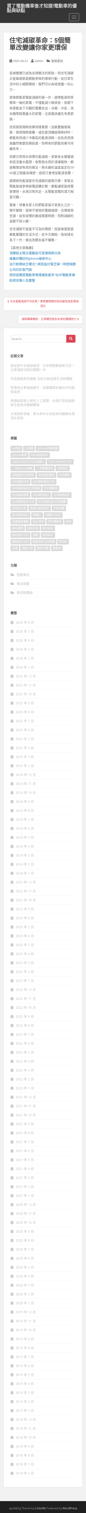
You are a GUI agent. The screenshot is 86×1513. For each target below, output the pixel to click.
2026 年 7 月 (25, 631)
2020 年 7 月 (25, 1249)
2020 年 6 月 (25, 1258)
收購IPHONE (53, 515)
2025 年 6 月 (25, 730)
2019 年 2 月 (25, 1401)
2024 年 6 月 (25, 828)
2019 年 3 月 (25, 1392)
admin (39, 61)
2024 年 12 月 (26, 774)
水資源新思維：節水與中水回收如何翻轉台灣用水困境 (43, 415)
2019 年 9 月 (25, 1339)
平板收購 (58, 508)
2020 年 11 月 (26, 1213)
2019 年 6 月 (25, 1366)
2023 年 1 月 (25, 980)
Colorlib (40, 1508)
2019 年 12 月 (26, 1312)
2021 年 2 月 (25, 1186)
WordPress (70, 1508)
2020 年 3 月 (25, 1285)
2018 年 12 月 (26, 1419)
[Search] (70, 339)
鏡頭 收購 (43, 548)
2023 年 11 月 (26, 891)
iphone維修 (19, 455)
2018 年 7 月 (25, 1464)
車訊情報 (23, 583)
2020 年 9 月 (25, 1231)
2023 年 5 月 (25, 945)
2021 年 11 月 (26, 1106)
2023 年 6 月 (25, 936)
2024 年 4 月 (25, 846)
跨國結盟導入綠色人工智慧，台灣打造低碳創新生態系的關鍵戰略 (43, 402)
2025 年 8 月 (25, 712)
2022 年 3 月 (25, 1070)
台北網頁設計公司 (23, 502)
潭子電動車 (55, 522)
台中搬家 (64, 475)
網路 (35, 535)
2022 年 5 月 (25, 1052)
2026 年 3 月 (25, 649)
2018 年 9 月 (25, 1446)
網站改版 (32, 528)
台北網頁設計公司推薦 (52, 502)
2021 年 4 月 (25, 1168)
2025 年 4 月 (25, 748)
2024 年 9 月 (25, 801)
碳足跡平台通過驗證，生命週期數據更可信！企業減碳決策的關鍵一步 (43, 367)
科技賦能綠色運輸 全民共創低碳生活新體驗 (41, 378)
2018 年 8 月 (25, 1455)
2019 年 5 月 (25, 1374)
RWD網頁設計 (39, 455)
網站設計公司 (20, 535)
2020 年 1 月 (25, 1303)
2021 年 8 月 (25, 1133)
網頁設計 (47, 535)
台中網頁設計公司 (44, 482)
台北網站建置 (20, 495)
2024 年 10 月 (26, 792)
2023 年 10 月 (26, 900)
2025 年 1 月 (25, 766)
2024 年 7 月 (25, 819)
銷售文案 (27, 548)
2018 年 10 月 (26, 1437)
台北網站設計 (41, 495)
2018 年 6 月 (25, 1473)
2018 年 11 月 (26, 1428)
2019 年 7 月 (25, 1357)
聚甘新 (63, 542)
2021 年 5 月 (25, 1160)
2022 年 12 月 (26, 989)
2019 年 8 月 (25, 1348)
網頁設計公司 (20, 542)
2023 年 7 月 (25, 927)
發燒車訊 (57, 61)
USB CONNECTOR (60, 462)
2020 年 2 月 (25, 1294)
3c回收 (16, 448)
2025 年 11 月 (26, 685)
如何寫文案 (19, 508)
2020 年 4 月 (25, 1276)
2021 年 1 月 (25, 1195)
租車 (68, 522)
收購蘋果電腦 (20, 522)
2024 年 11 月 (26, 783)
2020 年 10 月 (26, 1222)
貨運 (15, 548)
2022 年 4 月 (25, 1061)
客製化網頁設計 (39, 508)
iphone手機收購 (47, 448)
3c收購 (29, 448)
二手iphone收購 (22, 468)
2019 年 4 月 (25, 1383)
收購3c (37, 515)
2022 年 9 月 (25, 1016)
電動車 (57, 548)
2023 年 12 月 (26, 882)
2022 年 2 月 (25, 1079)
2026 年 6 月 (25, 640)
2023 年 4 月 (25, 954)
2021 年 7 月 (25, 1142)
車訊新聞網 (25, 592)
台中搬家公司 (20, 482)
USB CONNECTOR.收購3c (28, 462)
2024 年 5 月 (25, 837)
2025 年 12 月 (26, 676)
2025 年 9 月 (25, 703)
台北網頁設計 (61, 495)
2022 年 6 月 (25, 1043)
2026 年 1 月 (25, 667)
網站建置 (17, 528)
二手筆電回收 (44, 468)
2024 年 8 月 (25, 810)
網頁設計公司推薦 (44, 542)
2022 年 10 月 (26, 1007)
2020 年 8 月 (25, 1240)
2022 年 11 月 (26, 998)
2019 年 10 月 (26, 1330)
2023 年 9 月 (25, 909)
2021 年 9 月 (25, 1124)
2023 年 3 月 (25, 963)
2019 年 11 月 (26, 1321)
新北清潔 (38, 522)
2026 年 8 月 (25, 622)
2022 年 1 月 (25, 1088)
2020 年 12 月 (26, 1204)
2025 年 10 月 (26, 694)
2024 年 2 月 (25, 864)
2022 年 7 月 (25, 1034)
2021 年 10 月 (26, 1115)
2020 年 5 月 (25, 1267)
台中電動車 (51, 488)
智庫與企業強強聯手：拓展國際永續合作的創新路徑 (43, 389)
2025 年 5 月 (25, 739)
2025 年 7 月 (25, 721)
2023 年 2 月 (25, 971)
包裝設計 (62, 468)
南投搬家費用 (46, 475)
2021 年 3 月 (25, 1177)
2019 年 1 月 (25, 1410)
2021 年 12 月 (26, 1097)
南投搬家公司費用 (23, 475)
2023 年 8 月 (25, 918)
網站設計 (47, 528)
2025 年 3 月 (25, 757)
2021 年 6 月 (25, 1151)
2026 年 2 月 (25, 658)
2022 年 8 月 (25, 1025)
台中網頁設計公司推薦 (26, 488)
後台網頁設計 (20, 515)
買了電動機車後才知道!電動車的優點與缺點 (42, 7)
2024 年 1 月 (25, 873)
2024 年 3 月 (25, 855)
